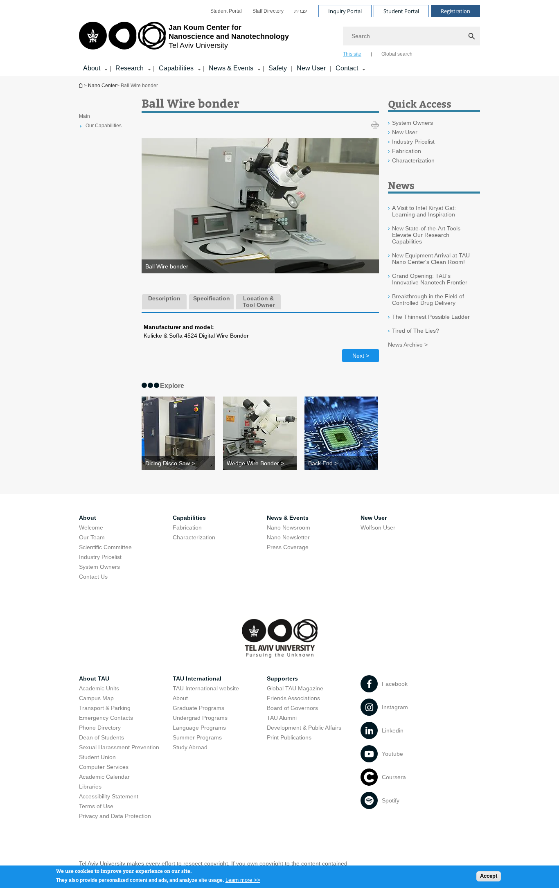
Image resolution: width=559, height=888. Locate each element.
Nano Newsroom (288, 527)
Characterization (413, 160)
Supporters (282, 678)
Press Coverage (288, 547)
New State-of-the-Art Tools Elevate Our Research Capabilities (426, 235)
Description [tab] (164, 298)
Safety (277, 68)
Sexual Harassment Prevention (119, 747)
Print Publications (289, 737)
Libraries (90, 786)
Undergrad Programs (200, 717)
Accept (488, 876)
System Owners (412, 122)
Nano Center (102, 85)
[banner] (279, 38)
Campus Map (96, 698)
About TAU (94, 678)
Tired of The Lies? (415, 330)
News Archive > (408, 344)
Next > (360, 355)
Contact (347, 68)
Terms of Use (96, 806)
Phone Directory (100, 727)
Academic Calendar (104, 776)
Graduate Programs (198, 708)
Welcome (91, 527)
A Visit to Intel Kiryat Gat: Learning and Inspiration (424, 211)
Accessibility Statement (108, 796)
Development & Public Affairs (304, 727)
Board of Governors (292, 708)
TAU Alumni (282, 717)
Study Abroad (190, 747)
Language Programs (199, 727)
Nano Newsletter (288, 537)
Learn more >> (242, 880)
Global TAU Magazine (295, 688)
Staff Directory (268, 11)
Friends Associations (293, 698)
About (180, 698)
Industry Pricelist (413, 141)
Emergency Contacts (106, 717)
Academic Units (99, 688)
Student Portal (226, 11)
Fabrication (406, 151)
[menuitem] (226, 11)
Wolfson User (378, 527)
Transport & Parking (105, 708)
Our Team (92, 537)
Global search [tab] (396, 54)
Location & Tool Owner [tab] (259, 301)
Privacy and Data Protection (115, 816)
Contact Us (93, 576)
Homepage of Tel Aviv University (81, 85)
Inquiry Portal (345, 11)
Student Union (97, 757)
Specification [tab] (211, 298)
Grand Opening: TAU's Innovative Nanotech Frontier (429, 279)
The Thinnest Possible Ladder (431, 316)
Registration (455, 11)
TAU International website (206, 688)
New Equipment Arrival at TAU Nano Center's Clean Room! (431, 258)
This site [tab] (352, 54)
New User (311, 68)
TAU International (197, 678)
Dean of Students (101, 737)
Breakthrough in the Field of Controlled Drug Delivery (428, 299)
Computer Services (103, 767)
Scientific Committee (105, 547)
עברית (300, 11)
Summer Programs (197, 737)
